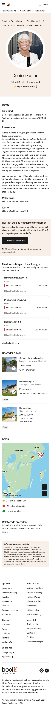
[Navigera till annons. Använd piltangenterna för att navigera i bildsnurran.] (9, 364)
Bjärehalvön (23, 528)
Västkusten (35, 528)
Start (4, 21)
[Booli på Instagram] (41, 670)
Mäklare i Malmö (33, 597)
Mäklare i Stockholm (35, 588)
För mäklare (7, 614)
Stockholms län (34, 21)
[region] (25, 470)
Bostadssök (7, 588)
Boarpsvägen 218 (12, 322)
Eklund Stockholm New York (26, 82)
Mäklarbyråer (40, 11)
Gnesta (24, 525)
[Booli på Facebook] (47, 670)
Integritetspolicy (34, 628)
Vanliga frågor (8, 642)
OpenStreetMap (9, 496)
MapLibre (18, 496)
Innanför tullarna (9, 528)
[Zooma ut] (44, 493)
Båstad (5, 525)
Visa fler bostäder (9, 343)
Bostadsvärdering (9, 593)
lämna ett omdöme (30, 249)
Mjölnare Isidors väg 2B (15, 300)
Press (4, 629)
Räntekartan (7, 601)
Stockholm (7, 25)
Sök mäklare (25, 11)
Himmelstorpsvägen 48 (15, 277)
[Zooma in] (44, 487)
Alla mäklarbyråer (34, 601)
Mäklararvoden (33, 610)
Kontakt (5, 638)
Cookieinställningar (35, 641)
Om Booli (6, 625)
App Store (6, 656)
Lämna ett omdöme (15, 240)
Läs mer (5, 532)
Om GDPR (31, 633)
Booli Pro (6, 606)
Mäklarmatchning (9, 11)
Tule (40, 525)
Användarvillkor (33, 624)
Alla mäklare (32, 606)
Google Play (7, 652)
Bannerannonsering (10, 610)
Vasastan (20, 25)
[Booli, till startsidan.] (8, 4)
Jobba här (6, 633)
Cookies (30, 637)
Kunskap (5, 597)
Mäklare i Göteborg (34, 593)
